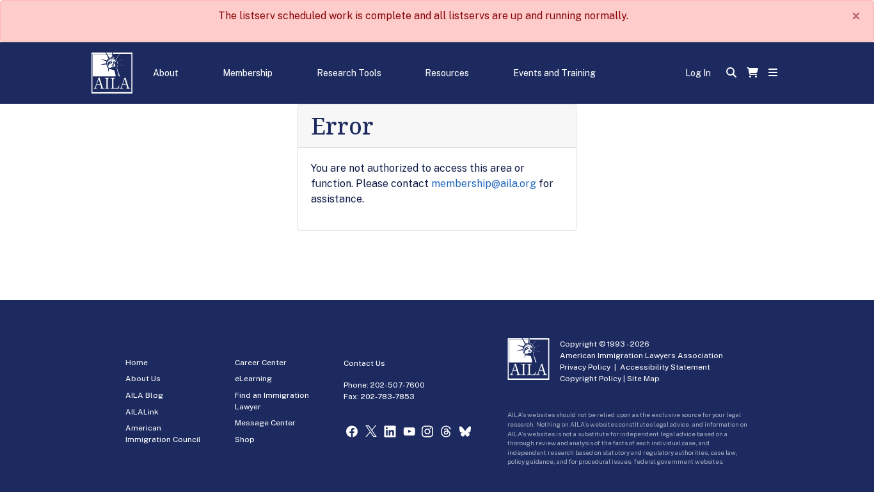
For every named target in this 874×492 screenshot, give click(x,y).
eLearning (253, 378)
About (166, 73)
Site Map (643, 378)
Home (136, 362)
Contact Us (364, 363)
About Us (143, 378)
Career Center (261, 362)
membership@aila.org (483, 183)
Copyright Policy (590, 378)
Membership (248, 73)
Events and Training (554, 73)
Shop (245, 439)
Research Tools (349, 73)
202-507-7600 (397, 385)
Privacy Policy (585, 367)
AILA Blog (144, 395)
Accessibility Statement (665, 367)
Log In (698, 73)
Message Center (265, 422)
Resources (447, 73)
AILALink (142, 411)
